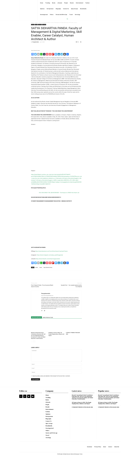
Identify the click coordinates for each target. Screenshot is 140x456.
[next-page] (34, 341)
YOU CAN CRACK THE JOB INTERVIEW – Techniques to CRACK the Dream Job (59, 192)
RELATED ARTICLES (36, 317)
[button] (67, 18)
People (36, 22)
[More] (46, 45)
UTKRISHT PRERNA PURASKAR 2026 (82, 407)
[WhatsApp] (42, 45)
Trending (44, 24)
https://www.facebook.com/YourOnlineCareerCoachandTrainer (51, 251)
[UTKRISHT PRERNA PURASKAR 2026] (74, 325)
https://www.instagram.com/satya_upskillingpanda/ (50, 255)
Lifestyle (39, 24)
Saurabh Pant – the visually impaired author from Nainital (71, 285)
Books (36, 24)
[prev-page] (32, 341)
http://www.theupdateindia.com (47, 295)
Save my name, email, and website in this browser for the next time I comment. (51, 376)
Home (32, 22)
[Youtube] (32, 396)
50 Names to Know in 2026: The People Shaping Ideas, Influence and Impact (56, 334)
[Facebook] (32, 45)
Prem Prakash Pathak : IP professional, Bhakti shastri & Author (42, 285)
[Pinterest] (39, 45)
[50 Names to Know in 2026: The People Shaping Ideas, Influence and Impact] (56, 325)
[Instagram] (45, 311)
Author (36, 267)
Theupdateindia (35, 41)
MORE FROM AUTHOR (48, 317)
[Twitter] (35, 45)
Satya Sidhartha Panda (48, 267)
